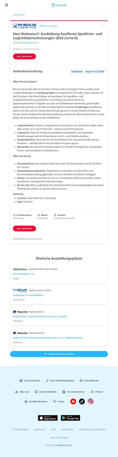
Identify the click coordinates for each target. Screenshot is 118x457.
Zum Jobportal (91, 380)
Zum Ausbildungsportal (62, 380)
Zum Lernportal (32, 380)
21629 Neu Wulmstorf (27, 42)
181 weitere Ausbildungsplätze (59, 353)
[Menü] (6, 5)
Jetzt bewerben (24, 56)
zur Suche (19, 14)
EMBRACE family (64, 445)
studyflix (61, 5)
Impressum (39, 429)
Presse (61, 401)
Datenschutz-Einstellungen (93, 429)
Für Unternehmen (76, 391)
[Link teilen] (103, 25)
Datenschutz (67, 429)
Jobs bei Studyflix (47, 391)
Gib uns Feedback (59, 437)
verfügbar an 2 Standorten (26, 49)
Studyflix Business (38, 401)
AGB (53, 429)
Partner (99, 391)
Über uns (24, 391)
